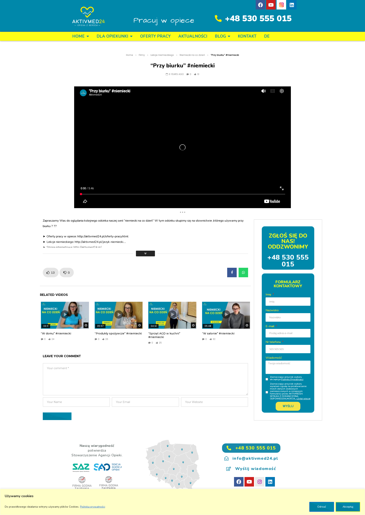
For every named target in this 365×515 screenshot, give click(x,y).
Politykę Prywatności (292, 379)
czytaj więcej (303, 398)
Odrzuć (321, 507)
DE (267, 36)
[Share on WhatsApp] (243, 272)
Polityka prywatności (92, 507)
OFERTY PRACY (155, 36)
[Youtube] (271, 4)
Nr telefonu (274, 342)
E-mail (270, 326)
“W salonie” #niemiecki (218, 333)
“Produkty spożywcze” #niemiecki (118, 333)
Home (78, 36)
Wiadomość (274, 358)
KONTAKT (247, 36)
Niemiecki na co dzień (192, 55)
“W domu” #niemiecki (56, 333)
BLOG (220, 36)
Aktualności (192, 36)
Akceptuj (348, 507)
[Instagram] (259, 482)
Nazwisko (272, 310)
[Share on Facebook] (232, 272)
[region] (182, 502)
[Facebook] (260, 4)
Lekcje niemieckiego (162, 55)
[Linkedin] (292, 4)
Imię (269, 294)
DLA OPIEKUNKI (112, 36)
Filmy (142, 55)
